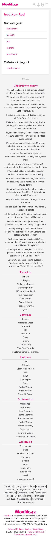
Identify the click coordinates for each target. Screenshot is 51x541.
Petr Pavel (25, 407)
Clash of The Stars (25, 369)
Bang (25, 450)
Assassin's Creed (25, 323)
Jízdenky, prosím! (25, 479)
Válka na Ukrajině (25, 284)
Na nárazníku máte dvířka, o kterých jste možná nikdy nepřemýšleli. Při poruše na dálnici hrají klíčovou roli (25, 192)
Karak (25, 475)
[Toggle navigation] (47, 4)
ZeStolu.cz (38, 489)
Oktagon (26, 365)
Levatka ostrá (13, 68)
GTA (25, 330)
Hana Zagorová (25, 411)
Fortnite (25, 341)
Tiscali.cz (25, 272)
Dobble (25, 461)
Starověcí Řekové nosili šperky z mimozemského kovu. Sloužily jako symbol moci (25, 156)
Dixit (25, 464)
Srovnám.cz (37, 499)
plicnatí (10, 48)
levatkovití (12, 54)
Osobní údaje (38, 529)
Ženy (32, 486)
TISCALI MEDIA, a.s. (36, 532)
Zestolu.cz (25, 442)
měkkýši (11, 35)
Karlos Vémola (25, 387)
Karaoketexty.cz (25, 493)
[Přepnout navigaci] (38, 4)
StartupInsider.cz (25, 502)
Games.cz (25, 315)
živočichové (12, 29)
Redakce (20, 529)
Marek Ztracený (25, 426)
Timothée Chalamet (25, 437)
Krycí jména (25, 468)
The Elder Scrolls (25, 348)
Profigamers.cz (24, 489)
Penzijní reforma (26, 306)
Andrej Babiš (26, 404)
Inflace (25, 277)
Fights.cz (25, 357)
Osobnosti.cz (25, 399)
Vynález (25, 309)
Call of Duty (25, 345)
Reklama (11, 529)
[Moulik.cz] (10, 4)
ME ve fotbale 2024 (25, 291)
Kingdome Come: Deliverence (25, 352)
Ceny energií (25, 299)
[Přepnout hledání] (34, 4)
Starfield (25, 326)
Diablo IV (25, 334)
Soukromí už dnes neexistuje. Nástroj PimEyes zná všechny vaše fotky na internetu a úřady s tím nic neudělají (25, 263)
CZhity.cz (11, 499)
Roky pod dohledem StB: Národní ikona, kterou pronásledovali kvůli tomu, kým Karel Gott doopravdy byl (25, 107)
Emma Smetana (25, 433)
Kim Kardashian (25, 418)
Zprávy (18, 486)
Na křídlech (25, 472)
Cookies (28, 529)
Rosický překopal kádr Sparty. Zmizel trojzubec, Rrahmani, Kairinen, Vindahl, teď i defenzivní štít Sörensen (25, 232)
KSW (25, 376)
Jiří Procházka (25, 391)
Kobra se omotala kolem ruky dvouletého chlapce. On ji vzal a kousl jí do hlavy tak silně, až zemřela (25, 182)
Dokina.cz (39, 496)
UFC (26, 361)
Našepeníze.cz (24, 499)
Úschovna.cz (40, 493)
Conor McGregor (25, 394)
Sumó (25, 383)
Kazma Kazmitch (25, 415)
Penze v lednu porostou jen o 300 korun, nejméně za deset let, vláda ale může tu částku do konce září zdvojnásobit (25, 146)
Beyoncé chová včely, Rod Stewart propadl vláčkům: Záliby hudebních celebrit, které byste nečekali (25, 136)
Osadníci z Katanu (25, 453)
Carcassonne (26, 446)
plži (8, 41)
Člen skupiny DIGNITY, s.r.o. (25, 535)
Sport (25, 486)
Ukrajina (26, 280)
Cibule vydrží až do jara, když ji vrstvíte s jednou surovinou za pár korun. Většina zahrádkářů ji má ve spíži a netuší (25, 252)
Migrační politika (25, 288)
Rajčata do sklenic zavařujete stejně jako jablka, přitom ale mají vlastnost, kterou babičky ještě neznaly (25, 125)
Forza (25, 337)
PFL (25, 372)
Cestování (41, 486)
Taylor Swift (25, 429)
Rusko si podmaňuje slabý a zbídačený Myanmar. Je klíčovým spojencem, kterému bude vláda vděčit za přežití (25, 242)
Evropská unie (25, 302)
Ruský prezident (25, 295)
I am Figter (25, 380)
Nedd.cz (9, 496)
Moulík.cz (19, 496)
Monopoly (25, 457)
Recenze (25, 319)
